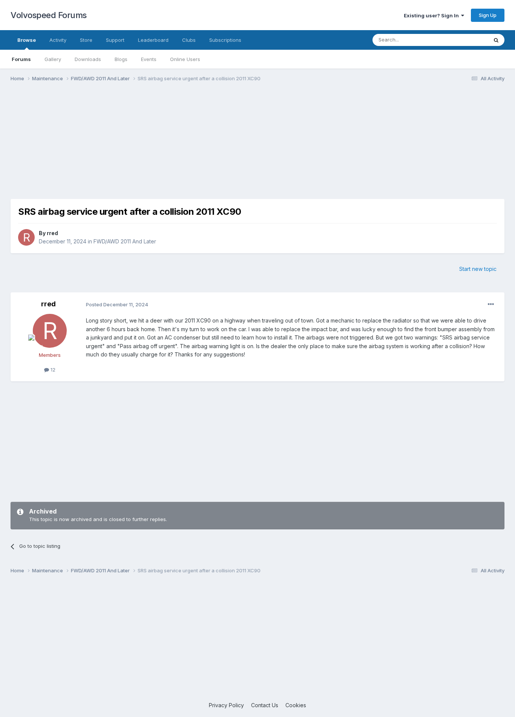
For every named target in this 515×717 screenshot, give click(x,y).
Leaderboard (153, 40)
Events (148, 59)
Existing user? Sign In (432, 15)
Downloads (88, 59)
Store (86, 40)
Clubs (189, 40)
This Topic (466, 40)
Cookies (295, 705)
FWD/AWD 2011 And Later (124, 241)
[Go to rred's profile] (26, 237)
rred (52, 233)
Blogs (121, 59)
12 (52, 370)
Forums (21, 59)
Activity (57, 40)
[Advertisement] (257, 146)
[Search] (496, 40)
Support (115, 40)
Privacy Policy (226, 705)
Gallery (52, 59)
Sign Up (488, 15)
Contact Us (264, 705)
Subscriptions (225, 40)
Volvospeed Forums (49, 15)
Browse (26, 40)
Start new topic (478, 269)
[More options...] (490, 304)
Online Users (185, 59)
